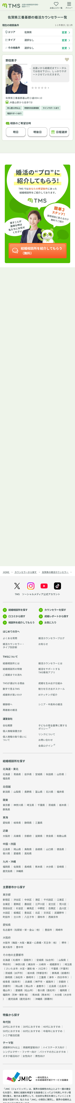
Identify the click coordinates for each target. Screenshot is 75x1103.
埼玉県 (30, 805)
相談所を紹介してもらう (21, 622)
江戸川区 (40, 904)
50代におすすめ (11, 1031)
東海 (5, 817)
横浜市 (31, 964)
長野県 (28, 791)
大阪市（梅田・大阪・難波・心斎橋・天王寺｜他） (30, 942)
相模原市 (54, 964)
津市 (51, 977)
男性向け (40, 1056)
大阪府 (6, 836)
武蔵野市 (59, 912)
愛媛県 (17, 853)
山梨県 (17, 791)
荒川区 (62, 904)
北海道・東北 (10, 769)
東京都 (6, 805)
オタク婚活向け (11, 1056)
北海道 (6, 774)
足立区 (52, 904)
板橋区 (17, 912)
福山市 (6, 990)
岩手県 (28, 774)
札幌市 (16, 960)
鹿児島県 (7, 871)
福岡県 (6, 866)
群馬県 (6, 809)
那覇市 (48, 998)
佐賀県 (28, 32)
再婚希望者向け (31, 1047)
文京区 (47, 912)
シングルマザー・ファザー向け (19, 1051)
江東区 (60, 899)
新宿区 (6, 899)
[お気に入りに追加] (66, 59)
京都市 (6, 986)
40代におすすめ (51, 1026)
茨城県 (52, 805)
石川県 (49, 791)
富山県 (38, 791)
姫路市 (49, 981)
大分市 (67, 994)
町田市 (6, 916)
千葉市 (64, 968)
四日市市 (62, 977)
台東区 (6, 904)
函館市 (27, 960)
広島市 (62, 986)
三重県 (38, 822)
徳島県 (60, 849)
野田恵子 (11, 60)
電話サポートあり (14, 113)
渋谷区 (17, 899)
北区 (37, 912)
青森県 (17, 774)
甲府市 (6, 964)
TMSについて (10, 656)
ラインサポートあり (51, 108)
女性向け (27, 1056)
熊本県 (38, 866)
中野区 (41, 908)
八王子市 (29, 916)
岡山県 (17, 849)
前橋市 (65, 973)
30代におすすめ (31, 1026)
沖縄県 (19, 871)
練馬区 (30, 908)
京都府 (28, 836)
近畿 (5, 830)
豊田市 (48, 929)
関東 (5, 800)
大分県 (49, 866)
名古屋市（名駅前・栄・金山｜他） (22, 929)
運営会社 (7, 719)
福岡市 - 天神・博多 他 (15, 994)
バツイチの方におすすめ (52, 1051)
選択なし (29, 40)
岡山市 (29, 986)
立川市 (17, 916)
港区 (37, 899)
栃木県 (62, 805)
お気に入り (50, 622)
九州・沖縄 (9, 861)
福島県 (6, 778)
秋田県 (49, 774)
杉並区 (19, 908)
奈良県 (49, 836)
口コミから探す (16, 616)
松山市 (28, 990)
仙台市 (49, 960)
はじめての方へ (11, 631)
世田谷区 (7, 908)
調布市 (41, 916)
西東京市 (53, 916)
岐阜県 (17, 822)
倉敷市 (40, 986)
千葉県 (41, 805)
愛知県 (6, 822)
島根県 (38, 849)
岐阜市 (16, 981)
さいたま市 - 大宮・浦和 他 (20, 968)
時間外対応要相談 (31, 108)
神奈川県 (18, 805)
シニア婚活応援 (11, 1035)
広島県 (6, 849)
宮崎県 (60, 866)
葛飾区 (17, 904)
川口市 (42, 968)
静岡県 (28, 822)
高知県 (28, 853)
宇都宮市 (42, 973)
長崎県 (28, 866)
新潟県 (6, 791)
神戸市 (38, 981)
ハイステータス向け (53, 1047)
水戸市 (18, 973)
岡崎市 (59, 929)
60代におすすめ (31, 1031)
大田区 (6, 912)
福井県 (60, 791)
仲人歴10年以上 (13, 108)
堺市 (64, 942)
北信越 (7, 786)
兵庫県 (17, 836)
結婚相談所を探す (18, 610)
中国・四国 (9, 844)
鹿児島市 (25, 998)
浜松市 (19, 977)
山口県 (49, 849)
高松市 (50, 990)
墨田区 (28, 904)
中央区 (28, 899)
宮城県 (38, 774)
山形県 (60, 774)
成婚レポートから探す (56, 616)
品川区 (62, 908)
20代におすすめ (11, 1026)
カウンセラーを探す (55, 610)
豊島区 (28, 912)
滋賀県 (38, 836)
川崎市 (42, 964)
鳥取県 (28, 849)
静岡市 (29, 977)
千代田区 (48, 899)
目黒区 (52, 908)
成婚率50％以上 (11, 1047)
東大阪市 (7, 947)
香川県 (6, 853)
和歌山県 (61, 836)
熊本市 (45, 994)
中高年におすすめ (52, 1031)
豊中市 (19, 947)
